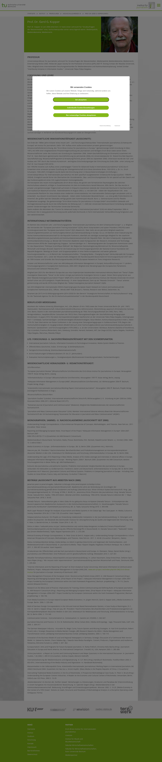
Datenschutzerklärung (105, 125)
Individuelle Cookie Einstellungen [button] (81, 108)
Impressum (117, 125)
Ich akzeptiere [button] (81, 100)
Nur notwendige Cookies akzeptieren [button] (81, 115)
